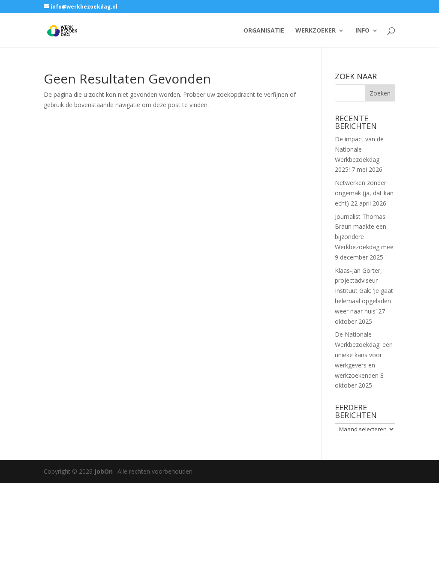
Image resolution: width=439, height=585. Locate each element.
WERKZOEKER (315, 30)
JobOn (103, 471)
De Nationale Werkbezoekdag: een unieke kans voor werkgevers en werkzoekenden (364, 354)
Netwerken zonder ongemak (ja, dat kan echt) (364, 193)
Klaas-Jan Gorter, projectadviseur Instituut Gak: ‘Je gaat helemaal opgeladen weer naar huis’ (364, 290)
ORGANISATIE (264, 30)
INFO (362, 30)
